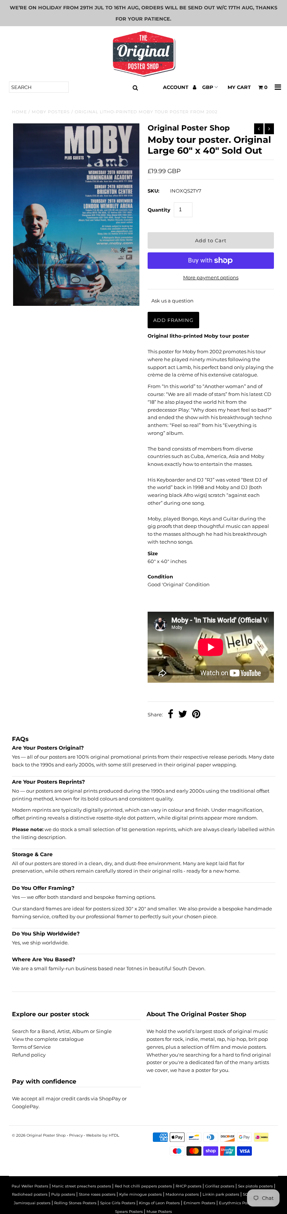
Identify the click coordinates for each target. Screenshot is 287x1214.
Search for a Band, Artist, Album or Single (62, 1031)
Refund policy (29, 1055)
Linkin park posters (221, 1194)
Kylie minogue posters (140, 1194)
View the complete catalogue (48, 1039)
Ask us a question (172, 301)
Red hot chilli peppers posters (143, 1186)
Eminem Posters (199, 1203)
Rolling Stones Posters (75, 1203)
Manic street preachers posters (81, 1186)
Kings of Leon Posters (159, 1203)
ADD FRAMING (173, 320)
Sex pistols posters (255, 1186)
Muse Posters (159, 1211)
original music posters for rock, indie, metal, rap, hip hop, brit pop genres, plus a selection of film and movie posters (207, 1039)
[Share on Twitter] (182, 714)
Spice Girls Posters (117, 1203)
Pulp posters (63, 1194)
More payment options (210, 277)
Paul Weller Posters (30, 1186)
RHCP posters (188, 1186)
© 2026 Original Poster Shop (39, 1135)
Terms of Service (31, 1047)
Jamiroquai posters (32, 1203)
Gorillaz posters (219, 1186)
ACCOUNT (176, 87)
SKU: (153, 191)
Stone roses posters (97, 1194)
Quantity (159, 210)
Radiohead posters (29, 1194)
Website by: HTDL (102, 1135)
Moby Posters (51, 111)
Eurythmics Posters (237, 1203)
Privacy (76, 1135)
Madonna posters (182, 1194)
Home (19, 111)
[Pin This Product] (196, 714)
